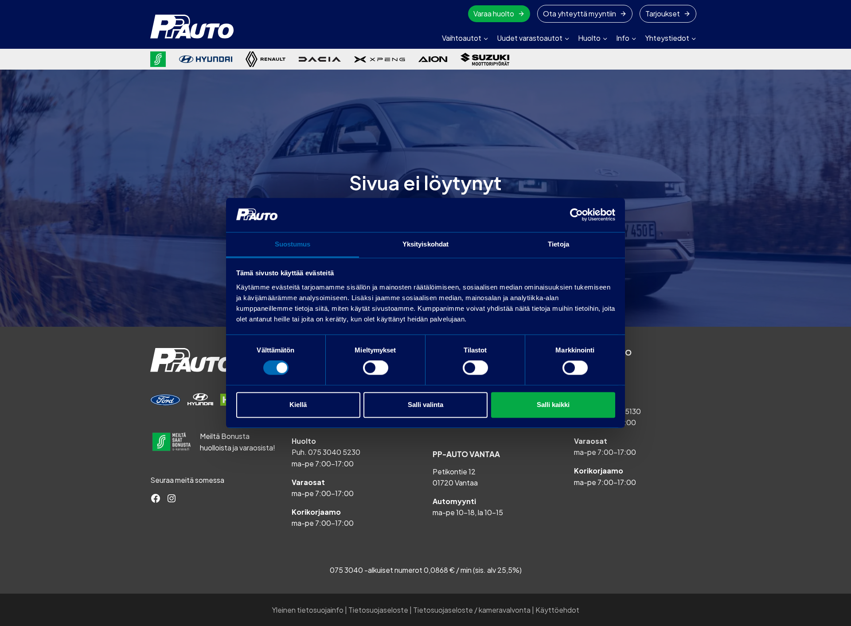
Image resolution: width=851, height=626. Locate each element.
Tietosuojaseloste (378, 609)
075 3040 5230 (334, 452)
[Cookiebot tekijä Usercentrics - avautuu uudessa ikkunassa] (576, 215)
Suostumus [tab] (293, 244)
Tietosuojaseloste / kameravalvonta (472, 609)
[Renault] (265, 59)
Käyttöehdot (557, 609)
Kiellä (298, 404)
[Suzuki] (485, 59)
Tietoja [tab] (558, 244)
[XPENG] (379, 59)
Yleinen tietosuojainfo (308, 609)
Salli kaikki (553, 404)
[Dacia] (320, 59)
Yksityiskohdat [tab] (425, 244)
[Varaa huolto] (165, 400)
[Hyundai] (205, 59)
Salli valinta (425, 404)
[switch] (375, 368)
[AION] (432, 59)
